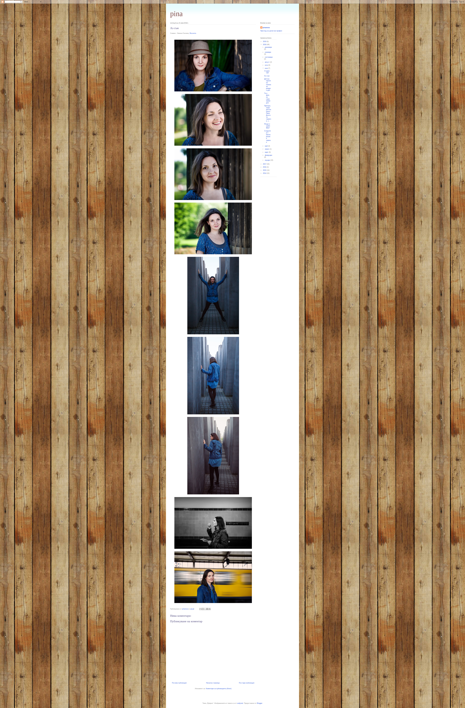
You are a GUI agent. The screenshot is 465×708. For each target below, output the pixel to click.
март (267, 152)
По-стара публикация (246, 683)
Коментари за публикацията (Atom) (218, 688)
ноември (268, 52)
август (267, 62)
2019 (265, 41)
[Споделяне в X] (205, 609)
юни (266, 68)
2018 (265, 44)
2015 (265, 170)
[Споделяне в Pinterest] (209, 609)
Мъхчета (193, 33)
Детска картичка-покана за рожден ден (267, 84)
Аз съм (266, 76)
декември (268, 47)
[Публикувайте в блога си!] (203, 609)
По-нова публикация (179, 683)
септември (269, 57)
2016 (265, 167)
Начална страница (213, 683)
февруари (268, 155)
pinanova (266, 27)
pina (176, 14)
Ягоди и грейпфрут (267, 126)
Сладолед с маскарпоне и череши (267, 136)
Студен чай (267, 72)
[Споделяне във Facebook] (207, 609)
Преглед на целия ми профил (271, 31)
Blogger (259, 703)
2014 (265, 173)
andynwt (240, 703)
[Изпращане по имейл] (200, 609)
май (266, 146)
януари (267, 160)
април (267, 149)
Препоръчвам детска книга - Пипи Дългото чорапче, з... (267, 113)
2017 (265, 164)
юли (266, 65)
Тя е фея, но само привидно (267, 98)
